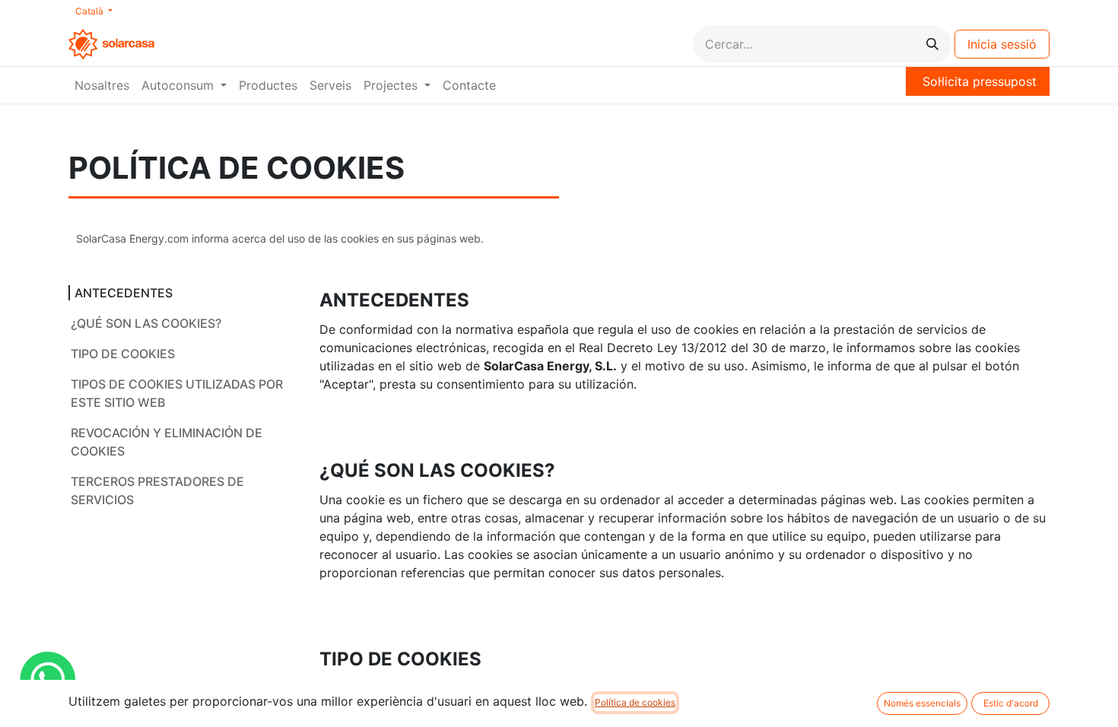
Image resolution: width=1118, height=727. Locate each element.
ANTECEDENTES (124, 292)
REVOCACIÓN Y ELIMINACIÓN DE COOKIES (166, 442)
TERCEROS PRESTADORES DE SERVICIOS (157, 490)
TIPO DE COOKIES (123, 353)
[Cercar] (932, 44)
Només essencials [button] (922, 703)
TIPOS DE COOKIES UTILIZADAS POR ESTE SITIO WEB (177, 393)
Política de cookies (635, 702)
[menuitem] (101, 85)
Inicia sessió (1002, 44)
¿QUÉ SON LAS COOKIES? (146, 323)
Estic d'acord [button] (1010, 703)
